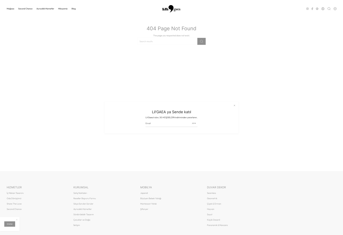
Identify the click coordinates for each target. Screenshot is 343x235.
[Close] (234, 105)
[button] (10, 8)
